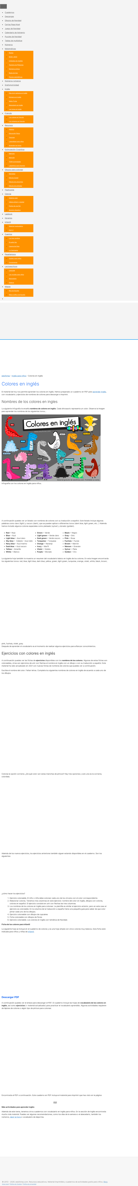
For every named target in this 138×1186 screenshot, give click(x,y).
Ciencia (8, 194)
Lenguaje (12, 270)
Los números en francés (17, 121)
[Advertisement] (69, 356)
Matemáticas (10, 49)
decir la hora (15, 1117)
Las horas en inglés (15, 109)
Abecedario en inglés (16, 105)
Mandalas (12, 174)
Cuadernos (9, 12)
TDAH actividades (15, 161)
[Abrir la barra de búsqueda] (1, 2)
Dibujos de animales (15, 186)
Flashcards (9, 190)
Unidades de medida (16, 61)
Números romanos (13, 81)
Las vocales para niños (16, 274)
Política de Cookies (16, 1184)
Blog (105, 1182)
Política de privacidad (29, 1184)
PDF (55, 1102)
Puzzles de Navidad (13, 37)
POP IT (11, 230)
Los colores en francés (16, 117)
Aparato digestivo (15, 210)
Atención (12, 157)
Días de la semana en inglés (18, 93)
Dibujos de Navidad (13, 20)
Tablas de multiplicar (13, 41)
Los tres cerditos (14, 238)
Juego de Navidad (12, 29)
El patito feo (13, 242)
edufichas (6, 376)
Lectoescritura (11, 266)
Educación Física (14, 133)
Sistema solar (13, 198)
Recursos (9, 125)
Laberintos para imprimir (17, 166)
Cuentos (8, 234)
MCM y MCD (13, 57)
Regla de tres (13, 73)
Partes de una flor (15, 206)
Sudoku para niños (15, 258)
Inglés (7, 89)
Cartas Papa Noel (12, 24)
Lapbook (8, 214)
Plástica (11, 129)
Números (9, 45)
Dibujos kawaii (13, 178)
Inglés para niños (19, 376)
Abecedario (12, 278)
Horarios (8, 218)
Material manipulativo (16, 226)
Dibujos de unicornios (16, 182)
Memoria (12, 153)
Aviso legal (5, 1184)
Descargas (9, 16)
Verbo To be (13, 101)
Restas (11, 53)
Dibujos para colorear (14, 170)
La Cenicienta (13, 250)
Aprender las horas (15, 145)
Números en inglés (15, 97)
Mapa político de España (17, 295)
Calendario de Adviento (15, 33)
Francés (8, 113)
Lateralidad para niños (16, 141)
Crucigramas (13, 262)
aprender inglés (99, 392)
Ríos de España (14, 291)
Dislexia (11, 282)
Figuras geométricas (15, 77)
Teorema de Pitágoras (16, 65)
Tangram (12, 137)
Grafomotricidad (12, 85)
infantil (31, 932)
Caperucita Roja (14, 246)
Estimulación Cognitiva (14, 149)
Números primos (14, 69)
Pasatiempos (10, 254)
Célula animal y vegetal (16, 202)
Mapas (8, 287)
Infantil (8, 222)
